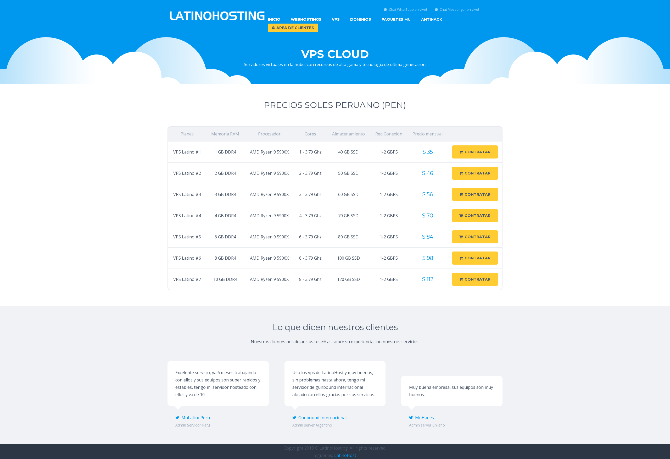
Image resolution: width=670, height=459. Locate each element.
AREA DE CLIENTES (295, 27)
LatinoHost (345, 455)
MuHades (424, 417)
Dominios (360, 19)
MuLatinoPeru (195, 417)
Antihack (431, 19)
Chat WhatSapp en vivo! (408, 9)
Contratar (477, 152)
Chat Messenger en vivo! (459, 9)
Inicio (274, 19)
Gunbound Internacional (322, 417)
